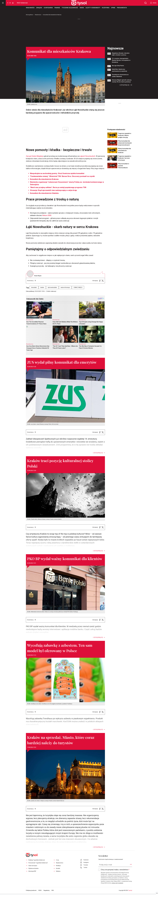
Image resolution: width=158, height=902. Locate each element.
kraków (42, 287)
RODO (40, 890)
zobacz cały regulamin (117, 883)
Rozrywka (105, 8)
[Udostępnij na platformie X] (103, 281)
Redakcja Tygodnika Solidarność (36, 860)
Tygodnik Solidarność (70, 8)
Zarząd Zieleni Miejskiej (34, 156)
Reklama (58, 871)
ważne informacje (65, 287)
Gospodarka (48, 8)
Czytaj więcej (124, 85)
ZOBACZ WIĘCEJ (78, 287)
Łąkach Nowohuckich (87, 156)
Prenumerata (122, 8)
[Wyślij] (130, 864)
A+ (10, 3)
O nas (57, 860)
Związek (39, 8)
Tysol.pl (130, 890)
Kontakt (58, 868)
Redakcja (58, 866)
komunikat (34, 287)
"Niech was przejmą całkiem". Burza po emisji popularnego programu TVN (58, 187)
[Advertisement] (79, 32)
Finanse (57, 8)
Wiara (82, 8)
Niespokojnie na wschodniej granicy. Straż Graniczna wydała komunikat (57, 173)
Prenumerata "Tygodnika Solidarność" (38, 863)
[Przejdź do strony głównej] (77, 3)
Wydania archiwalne (33, 868)
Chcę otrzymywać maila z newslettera (115, 869)
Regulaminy (47, 890)
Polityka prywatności (31, 890)
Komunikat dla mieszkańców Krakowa (52, 14)
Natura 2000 (46, 215)
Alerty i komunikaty (93, 8)
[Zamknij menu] (2, 3)
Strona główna (29, 14)
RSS (53, 890)
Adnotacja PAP (32, 871)
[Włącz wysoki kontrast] (13, 3)
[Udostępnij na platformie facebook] (100, 281)
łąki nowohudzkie (52, 287)
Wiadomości (30, 8)
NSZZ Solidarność (22, 3)
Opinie (113, 8)
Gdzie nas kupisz (32, 866)
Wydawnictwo (59, 863)
